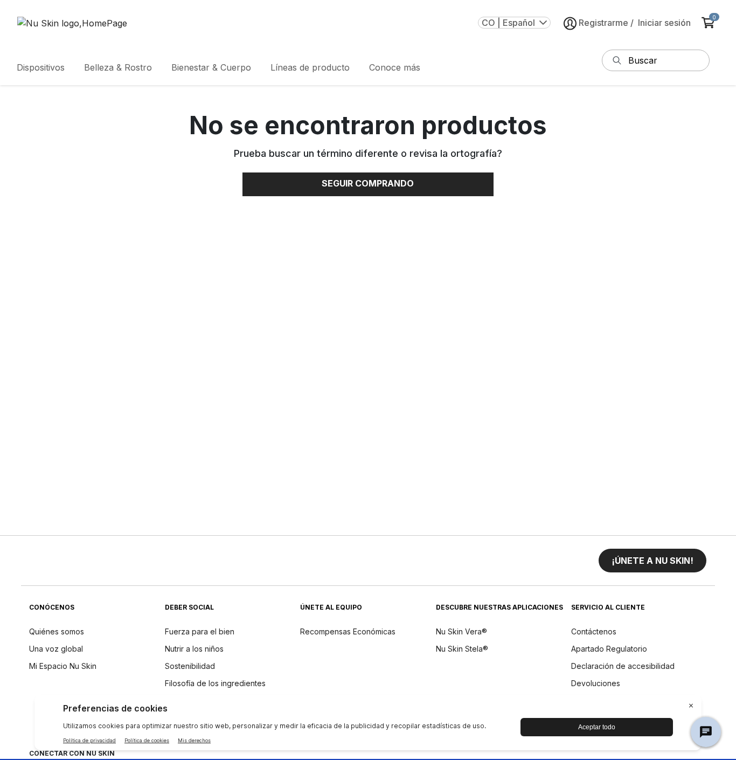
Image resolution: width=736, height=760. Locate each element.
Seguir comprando (368, 183)
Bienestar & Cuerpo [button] (211, 67)
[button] (652, 560)
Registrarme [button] (603, 22)
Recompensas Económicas (347, 631)
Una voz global (56, 648)
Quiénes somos (56, 631)
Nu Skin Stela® (462, 648)
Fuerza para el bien (199, 631)
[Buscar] (617, 60)
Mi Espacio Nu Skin (62, 666)
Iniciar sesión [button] (664, 22)
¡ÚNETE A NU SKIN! (652, 560)
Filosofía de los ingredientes (215, 683)
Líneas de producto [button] (310, 67)
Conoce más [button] (394, 67)
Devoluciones (595, 683)
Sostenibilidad (190, 666)
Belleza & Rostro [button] (118, 67)
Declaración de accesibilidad (623, 666)
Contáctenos (593, 631)
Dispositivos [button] (41, 67)
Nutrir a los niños (194, 648)
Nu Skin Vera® (461, 631)
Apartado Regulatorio (609, 648)
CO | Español (508, 22)
